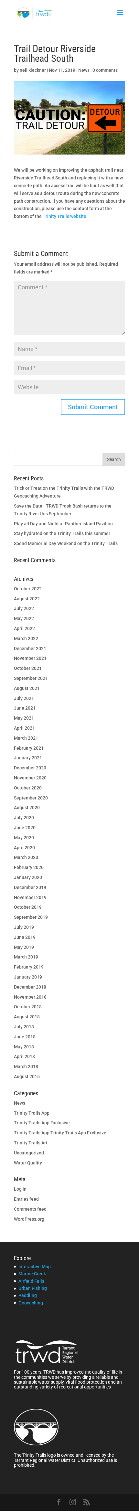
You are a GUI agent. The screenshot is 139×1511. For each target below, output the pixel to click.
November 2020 (30, 777)
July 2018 (24, 1026)
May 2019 (24, 947)
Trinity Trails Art (31, 1142)
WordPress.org (29, 1219)
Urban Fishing (32, 1288)
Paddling (27, 1295)
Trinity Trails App (31, 1113)
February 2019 (29, 967)
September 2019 (31, 917)
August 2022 (27, 598)
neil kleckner (33, 70)
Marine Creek (32, 1273)
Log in (20, 1189)
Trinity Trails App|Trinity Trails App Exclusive (60, 1132)
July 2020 (24, 817)
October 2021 (28, 668)
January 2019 (28, 977)
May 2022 (24, 618)
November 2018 (30, 997)
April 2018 (24, 1056)
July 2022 (24, 608)
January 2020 (28, 877)
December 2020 (30, 767)
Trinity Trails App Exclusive (42, 1122)
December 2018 (30, 987)
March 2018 (26, 1066)
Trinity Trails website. (65, 216)
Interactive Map (34, 1266)
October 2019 (28, 907)
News (84, 70)
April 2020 (24, 847)
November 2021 (30, 658)
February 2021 (29, 748)
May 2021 (24, 718)
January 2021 (28, 757)
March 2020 (26, 857)
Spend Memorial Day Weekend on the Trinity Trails (66, 543)
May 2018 (24, 1046)
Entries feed (26, 1199)
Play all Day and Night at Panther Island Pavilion (63, 523)
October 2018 (28, 1006)
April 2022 (24, 628)
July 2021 (24, 698)
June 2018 (25, 1036)
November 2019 (30, 897)
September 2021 (31, 678)
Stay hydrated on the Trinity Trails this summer (62, 533)
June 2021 (25, 708)
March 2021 (26, 738)
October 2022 (28, 588)
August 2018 (27, 1016)
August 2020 (27, 807)
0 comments (105, 70)
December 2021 (30, 648)
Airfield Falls (31, 1281)
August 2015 (27, 1076)
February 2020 (29, 867)
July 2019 (24, 927)
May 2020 (24, 837)
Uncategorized (29, 1152)
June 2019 (25, 937)
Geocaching (30, 1302)
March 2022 (26, 638)
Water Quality (28, 1162)
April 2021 (24, 728)
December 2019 (30, 887)
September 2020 (31, 797)
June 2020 (25, 827)
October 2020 (28, 787)
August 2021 (27, 688)
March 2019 (26, 956)
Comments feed (30, 1209)
